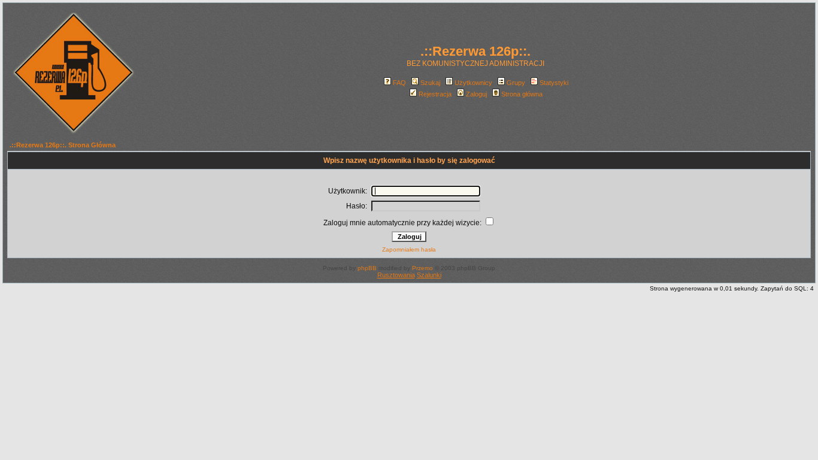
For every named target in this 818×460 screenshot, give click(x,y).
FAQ (399, 82)
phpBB (367, 268)
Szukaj (430, 82)
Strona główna (522, 94)
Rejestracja (435, 94)
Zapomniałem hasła (409, 249)
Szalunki (429, 275)
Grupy (516, 82)
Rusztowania (396, 275)
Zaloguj (476, 94)
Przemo (422, 268)
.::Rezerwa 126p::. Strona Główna (63, 145)
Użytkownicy (473, 82)
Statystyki (554, 82)
